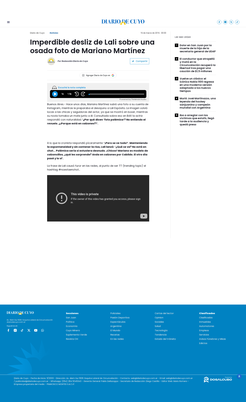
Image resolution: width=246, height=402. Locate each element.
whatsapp (42, 330)
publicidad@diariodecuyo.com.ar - (33, 381)
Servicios (204, 334)
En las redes (117, 339)
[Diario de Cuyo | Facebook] (219, 22)
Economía (71, 326)
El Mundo (115, 330)
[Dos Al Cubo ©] (218, 381)
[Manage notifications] (239, 376)
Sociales (159, 322)
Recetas (115, 334)
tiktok (22, 330)
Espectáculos (117, 322)
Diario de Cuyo (37, 32)
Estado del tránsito (165, 339)
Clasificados (206, 317)
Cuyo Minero (73, 330)
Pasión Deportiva (119, 317)
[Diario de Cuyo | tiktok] (237, 22)
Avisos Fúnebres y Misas (212, 339)
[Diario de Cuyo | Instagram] (225, 22)
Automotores (206, 326)
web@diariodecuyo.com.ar (144, 378)
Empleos (204, 330)
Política (70, 322)
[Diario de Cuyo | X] (231, 22)
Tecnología (161, 330)
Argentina (115, 326)
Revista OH (72, 339)
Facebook (8, 330)
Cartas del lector (164, 313)
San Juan (71, 317)
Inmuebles (205, 322)
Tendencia (161, 334)
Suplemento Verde (76, 334)
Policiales (115, 313)
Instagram (15, 330)
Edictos (203, 343)
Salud (158, 326)
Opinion (159, 317)
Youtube (35, 330)
